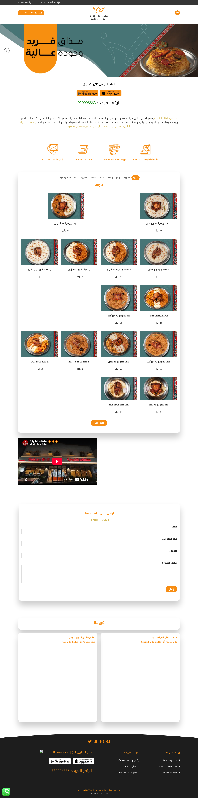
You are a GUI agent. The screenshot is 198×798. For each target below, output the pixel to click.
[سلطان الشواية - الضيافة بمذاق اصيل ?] (99, 13)
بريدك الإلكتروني (169, 538)
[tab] (135, 177)
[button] (177, 12)
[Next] (7, 50)
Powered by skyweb (99, 794)
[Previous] (191, 50)
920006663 (87, 103)
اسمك (174, 526)
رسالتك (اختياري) (169, 563)
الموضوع (173, 550)
